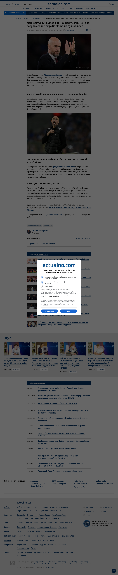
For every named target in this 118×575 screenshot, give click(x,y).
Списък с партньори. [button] (54, 296)
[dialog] (59, 287)
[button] (59, 286)
